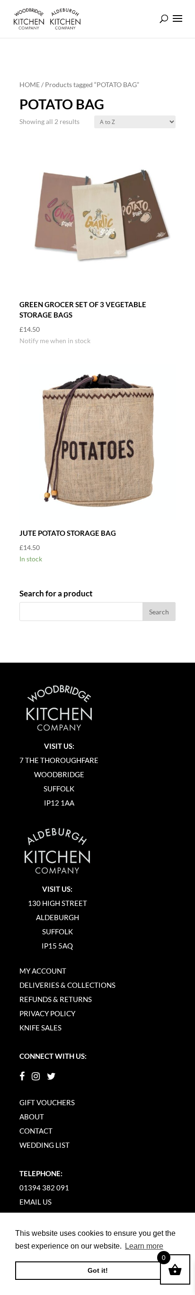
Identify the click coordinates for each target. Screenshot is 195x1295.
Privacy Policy (47, 1013)
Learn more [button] (144, 1246)
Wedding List (44, 1145)
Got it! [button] (98, 1270)
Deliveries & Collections (67, 985)
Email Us (35, 1201)
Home (29, 84)
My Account (42, 971)
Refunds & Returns (55, 999)
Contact (36, 1130)
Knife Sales (40, 1027)
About (31, 1116)
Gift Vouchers (47, 1102)
